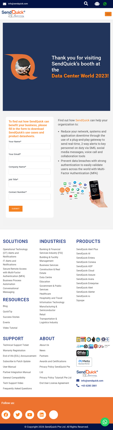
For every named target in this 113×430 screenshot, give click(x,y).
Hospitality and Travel (51, 298)
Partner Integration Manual (17, 372)
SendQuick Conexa (86, 262)
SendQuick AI (83, 253)
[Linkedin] (41, 414)
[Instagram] (53, 414)
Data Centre (46, 277)
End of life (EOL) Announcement (19, 356)
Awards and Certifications (53, 361)
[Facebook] (5, 414)
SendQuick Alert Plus (87, 249)
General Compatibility (14, 377)
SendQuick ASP (84, 266)
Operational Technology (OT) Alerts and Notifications (15, 253)
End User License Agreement (54, 383)
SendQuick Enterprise (87, 283)
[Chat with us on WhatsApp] (104, 422)
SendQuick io (83, 296)
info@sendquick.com (18, 3)
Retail (42, 314)
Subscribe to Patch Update (16, 361)
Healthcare (45, 293)
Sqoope (80, 300)
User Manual (9, 366)
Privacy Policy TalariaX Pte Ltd (55, 377)
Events (6, 322)
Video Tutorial (10, 327)
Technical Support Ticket (16, 345)
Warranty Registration (14, 350)
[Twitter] (17, 414)
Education (45, 281)
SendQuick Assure (85, 274)
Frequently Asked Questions (17, 388)
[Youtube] (29, 414)
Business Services (49, 265)
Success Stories (11, 317)
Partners (44, 356)
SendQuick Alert (84, 287)
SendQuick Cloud (85, 270)
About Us (44, 345)
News (42, 350)
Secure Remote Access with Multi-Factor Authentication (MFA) (14, 272)
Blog (5, 306)
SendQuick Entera (85, 257)
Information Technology (52, 302)
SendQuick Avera (85, 279)
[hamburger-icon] (108, 14)
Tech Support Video (13, 383)
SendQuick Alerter (85, 291)
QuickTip (7, 311)
